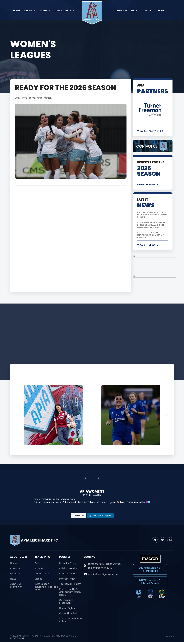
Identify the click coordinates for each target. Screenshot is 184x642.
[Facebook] (155, 540)
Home (16, 10)
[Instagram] (170, 540)
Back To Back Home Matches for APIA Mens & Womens (151, 235)
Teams (44, 10)
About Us (30, 10)
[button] (18, 415)
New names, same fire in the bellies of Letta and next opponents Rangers (152, 225)
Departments (63, 10)
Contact (148, 10)
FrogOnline (17, 638)
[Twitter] (163, 540)
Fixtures (118, 10)
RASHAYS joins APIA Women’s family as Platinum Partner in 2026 (152, 215)
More (161, 10)
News (134, 10)
